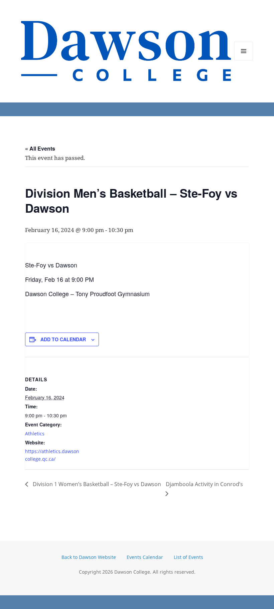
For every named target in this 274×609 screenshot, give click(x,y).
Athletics (34, 433)
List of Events (188, 557)
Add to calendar (63, 339)
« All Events (40, 148)
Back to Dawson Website (88, 557)
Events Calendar (145, 557)
